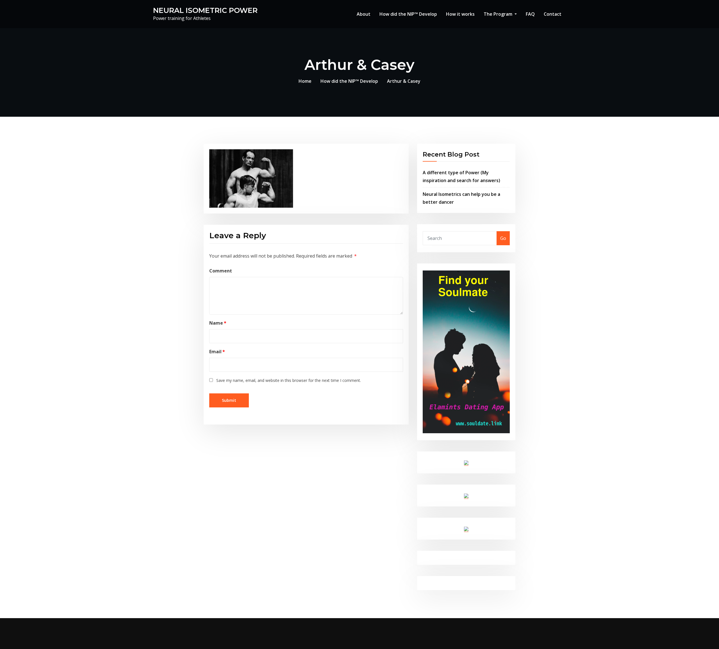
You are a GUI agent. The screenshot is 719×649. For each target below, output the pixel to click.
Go (503, 238)
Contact (552, 14)
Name (217, 323)
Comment (220, 271)
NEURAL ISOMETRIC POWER (205, 10)
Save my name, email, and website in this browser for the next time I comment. (288, 380)
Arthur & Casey (403, 81)
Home (305, 81)
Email (217, 351)
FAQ (530, 14)
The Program (498, 14)
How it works (460, 14)
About (363, 14)
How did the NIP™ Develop (408, 14)
